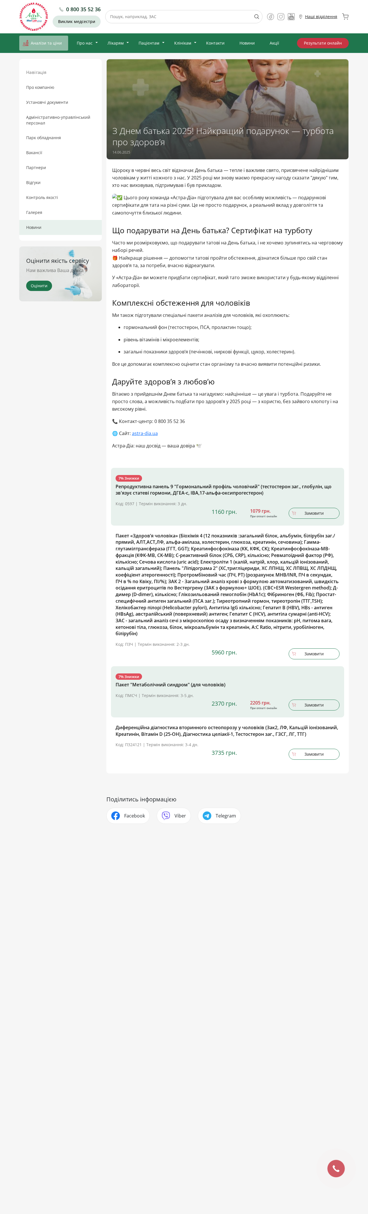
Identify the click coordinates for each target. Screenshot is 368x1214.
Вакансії (34, 152)
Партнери (36, 167)
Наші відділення (321, 16)
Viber (180, 816)
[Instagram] (280, 16)
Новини (247, 43)
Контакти (215, 43)
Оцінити (39, 285)
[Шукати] (254, 16)
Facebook (134, 816)
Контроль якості (42, 197)
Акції (274, 43)
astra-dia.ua (145, 433)
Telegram (226, 816)
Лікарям (116, 43)
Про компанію (40, 87)
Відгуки (33, 182)
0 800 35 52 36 (83, 9)
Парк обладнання (43, 137)
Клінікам (182, 43)
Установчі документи (47, 102)
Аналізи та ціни (46, 43)
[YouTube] (291, 16)
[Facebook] (270, 16)
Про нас (85, 43)
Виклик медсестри (76, 21)
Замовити (314, 513)
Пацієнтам (149, 43)
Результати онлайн (323, 43)
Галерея (34, 212)
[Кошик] (345, 16)
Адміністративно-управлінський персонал (58, 120)
